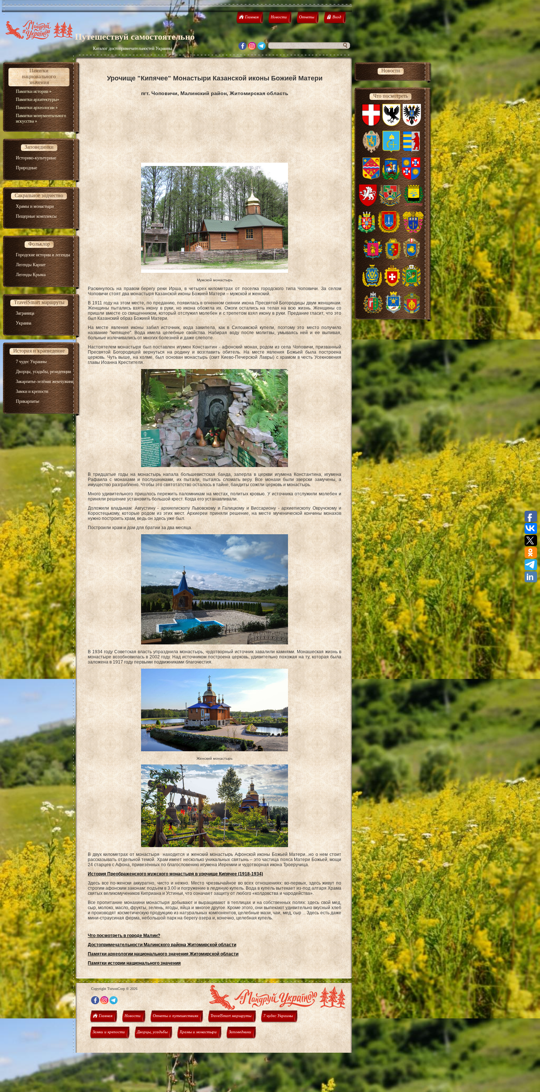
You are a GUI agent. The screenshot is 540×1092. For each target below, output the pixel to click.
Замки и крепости (32, 391)
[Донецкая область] (413, 205)
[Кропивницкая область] (412, 312)
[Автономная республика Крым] (368, 205)
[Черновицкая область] (373, 312)
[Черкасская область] (411, 258)
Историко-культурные (36, 157)
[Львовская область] (371, 151)
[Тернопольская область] (413, 231)
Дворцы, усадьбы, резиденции (43, 371)
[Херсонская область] (372, 285)
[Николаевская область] (393, 312)
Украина (23, 323)
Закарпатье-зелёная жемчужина (44, 381)
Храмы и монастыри (35, 206)
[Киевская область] (391, 178)
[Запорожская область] (373, 258)
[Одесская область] (389, 231)
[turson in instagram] (252, 48)
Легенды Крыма (31, 274)
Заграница (25, 313)
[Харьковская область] (411, 285)
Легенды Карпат (31, 264)
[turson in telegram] (262, 48)
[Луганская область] (390, 205)
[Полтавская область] (371, 178)
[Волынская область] (371, 124)
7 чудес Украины (31, 361)
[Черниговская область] (412, 124)
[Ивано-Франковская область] (391, 124)
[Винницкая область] (411, 178)
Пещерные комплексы (36, 216)
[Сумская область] (391, 151)
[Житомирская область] (367, 231)
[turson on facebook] (242, 48)
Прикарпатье (27, 401)
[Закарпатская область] (411, 151)
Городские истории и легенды (43, 254)
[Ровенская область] (392, 285)
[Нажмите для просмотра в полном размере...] (214, 271)
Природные (26, 167)
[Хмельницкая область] (393, 258)
